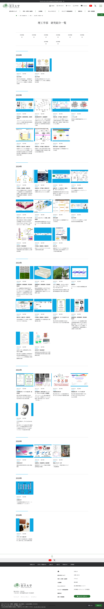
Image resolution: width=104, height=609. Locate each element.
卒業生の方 (65, 564)
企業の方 (51, 564)
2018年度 (58, 41)
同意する (99, 605)
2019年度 (46, 41)
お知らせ (76, 571)
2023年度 (58, 35)
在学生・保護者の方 (42, 564)
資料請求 (76, 5)
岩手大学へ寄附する (83, 596)
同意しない (90, 605)
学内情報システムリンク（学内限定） (82, 589)
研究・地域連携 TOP (23, 15)
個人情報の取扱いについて (79, 586)
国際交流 (80, 11)
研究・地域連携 (91, 11)
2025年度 (34, 35)
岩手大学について (13, 11)
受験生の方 (32, 564)
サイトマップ (16, 596)
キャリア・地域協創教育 (67, 11)
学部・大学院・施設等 (27, 11)
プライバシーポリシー (25, 596)
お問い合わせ (61, 5)
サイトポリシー (34, 596)
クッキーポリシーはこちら (40, 607)
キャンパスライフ (52, 11)
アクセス (69, 5)
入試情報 (40, 11)
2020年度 (82, 35)
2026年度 (22, 35)
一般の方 (58, 564)
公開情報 (72, 564)
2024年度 (46, 35)
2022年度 (70, 35)
